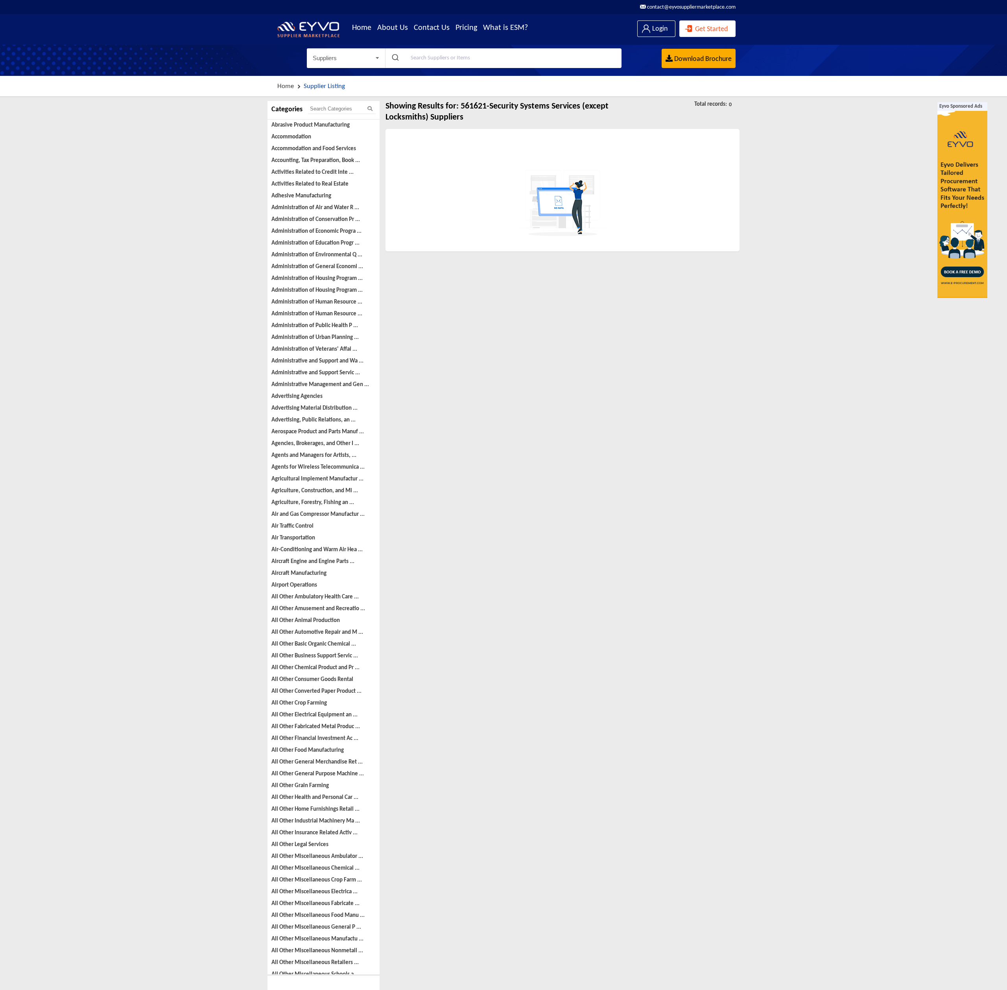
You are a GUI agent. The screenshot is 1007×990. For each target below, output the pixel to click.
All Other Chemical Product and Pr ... (315, 668)
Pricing (466, 28)
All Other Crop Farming (299, 703)
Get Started (710, 29)
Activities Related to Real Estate (310, 184)
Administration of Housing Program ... (317, 279)
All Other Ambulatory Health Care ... (315, 597)
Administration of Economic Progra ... (316, 231)
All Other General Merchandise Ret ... (317, 762)
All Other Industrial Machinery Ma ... (315, 821)
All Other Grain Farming (300, 786)
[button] (346, 58)
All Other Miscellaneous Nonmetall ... (317, 951)
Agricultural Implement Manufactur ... (317, 479)
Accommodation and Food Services (313, 149)
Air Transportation (293, 538)
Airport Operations (294, 585)
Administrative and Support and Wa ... (317, 361)
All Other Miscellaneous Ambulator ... (317, 856)
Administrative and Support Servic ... (315, 373)
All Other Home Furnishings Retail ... (315, 809)
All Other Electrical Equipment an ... (314, 715)
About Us (392, 28)
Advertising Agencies (297, 396)
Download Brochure (702, 59)
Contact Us (432, 28)
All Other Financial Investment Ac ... (314, 739)
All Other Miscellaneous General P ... (316, 927)
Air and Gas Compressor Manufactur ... (318, 514)
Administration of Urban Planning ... (315, 337)
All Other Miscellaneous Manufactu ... (317, 939)
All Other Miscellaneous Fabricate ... (315, 904)
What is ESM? (505, 28)
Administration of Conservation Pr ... (315, 220)
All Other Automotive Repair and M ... (317, 632)
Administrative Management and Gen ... (320, 385)
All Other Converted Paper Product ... (316, 691)
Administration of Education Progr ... (315, 243)
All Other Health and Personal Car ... (314, 797)
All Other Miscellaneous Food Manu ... (318, 915)
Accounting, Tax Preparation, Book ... (315, 161)
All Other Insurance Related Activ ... (314, 833)
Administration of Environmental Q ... (316, 255)
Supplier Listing (324, 86)
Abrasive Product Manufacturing (310, 125)
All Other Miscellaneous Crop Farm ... (316, 880)
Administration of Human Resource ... (316, 302)
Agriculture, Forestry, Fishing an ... (312, 503)
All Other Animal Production (305, 621)
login (659, 29)
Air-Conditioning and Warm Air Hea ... (317, 550)
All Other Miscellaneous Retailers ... (315, 963)
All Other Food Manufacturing (307, 750)
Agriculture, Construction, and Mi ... (314, 491)
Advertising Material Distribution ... (314, 408)
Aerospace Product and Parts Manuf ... (317, 432)
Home (361, 28)
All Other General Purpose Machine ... (317, 774)
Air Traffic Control (292, 526)
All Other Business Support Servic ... (314, 656)
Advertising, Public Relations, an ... (313, 420)
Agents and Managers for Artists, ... (313, 455)
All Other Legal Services (299, 845)
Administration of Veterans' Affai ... (314, 349)
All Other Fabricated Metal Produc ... (315, 727)
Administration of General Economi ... (317, 267)
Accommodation (291, 137)
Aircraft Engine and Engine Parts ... (312, 562)
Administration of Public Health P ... (314, 326)
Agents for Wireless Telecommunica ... (318, 467)
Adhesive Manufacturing (301, 196)
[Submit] (394, 58)
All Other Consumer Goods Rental (312, 680)
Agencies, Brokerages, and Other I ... (315, 444)
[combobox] (503, 58)
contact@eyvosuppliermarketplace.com (691, 7)
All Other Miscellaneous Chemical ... (315, 868)
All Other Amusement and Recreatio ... (318, 609)
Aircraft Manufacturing (298, 573)
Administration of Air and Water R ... (315, 208)
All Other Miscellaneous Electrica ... (314, 892)
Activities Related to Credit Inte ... (312, 172)
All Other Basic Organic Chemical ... (313, 644)
